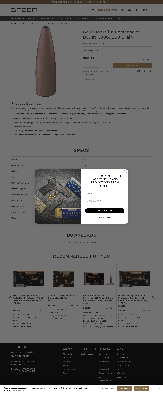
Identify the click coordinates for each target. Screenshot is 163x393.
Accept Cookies (142, 388)
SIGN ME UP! (105, 211)
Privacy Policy (18, 390)
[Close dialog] (125, 171)
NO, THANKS (104, 218)
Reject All (124, 388)
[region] (81, 389)
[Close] (159, 388)
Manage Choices (108, 388)
